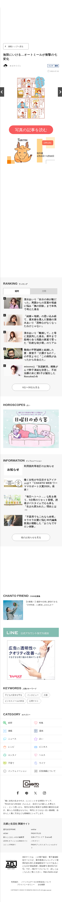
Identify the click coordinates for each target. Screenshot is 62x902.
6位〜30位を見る (31, 387)
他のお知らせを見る (31, 537)
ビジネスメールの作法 (14, 701)
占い (41, 739)
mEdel (5, 833)
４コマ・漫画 (53, 66)
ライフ (42, 763)
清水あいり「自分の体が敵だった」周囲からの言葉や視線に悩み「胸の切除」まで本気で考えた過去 (40, 304)
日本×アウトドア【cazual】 (42, 837)
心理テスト (34, 701)
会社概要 (41, 885)
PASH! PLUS (36, 833)
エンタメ (12, 755)
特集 (41, 723)
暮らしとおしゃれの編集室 (13, 837)
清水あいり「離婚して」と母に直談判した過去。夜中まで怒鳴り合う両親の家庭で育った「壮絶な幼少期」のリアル (40, 338)
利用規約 (14, 882)
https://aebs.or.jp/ (50, 872)
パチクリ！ (35, 841)
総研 (10, 723)
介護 (46, 695)
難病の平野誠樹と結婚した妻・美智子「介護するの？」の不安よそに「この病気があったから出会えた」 (40, 354)
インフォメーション (17, 771)
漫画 (41, 731)
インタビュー (33, 695)
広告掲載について (47, 771)
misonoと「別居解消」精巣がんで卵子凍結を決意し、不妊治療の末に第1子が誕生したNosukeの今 (41, 371)
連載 (10, 731)
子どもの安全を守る (13, 695)
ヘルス (42, 755)
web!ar (33, 829)
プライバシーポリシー (26, 885)
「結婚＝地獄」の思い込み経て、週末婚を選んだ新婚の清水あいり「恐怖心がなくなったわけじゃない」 (40, 321)
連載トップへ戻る (15, 46)
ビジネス (43, 747)
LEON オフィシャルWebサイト (15, 841)
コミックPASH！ (9, 845)
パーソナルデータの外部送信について (36, 882)
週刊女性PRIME (9, 829)
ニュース (12, 739)
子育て (11, 763)
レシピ (11, 747)
